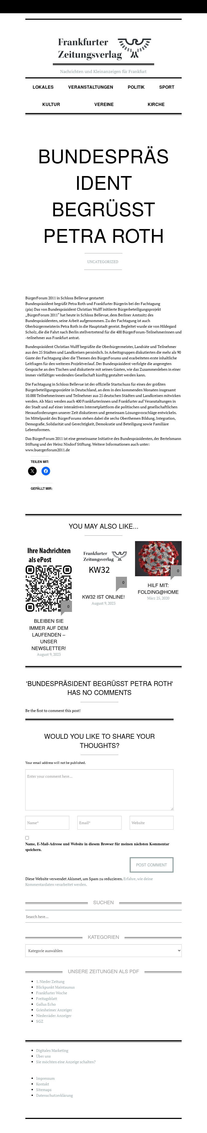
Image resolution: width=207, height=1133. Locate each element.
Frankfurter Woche (51, 992)
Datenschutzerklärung (54, 1095)
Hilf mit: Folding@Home (158, 588)
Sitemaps (43, 1089)
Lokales (43, 87)
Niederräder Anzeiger (53, 1015)
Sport (166, 87)
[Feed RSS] (178, 6)
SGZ (39, 1021)
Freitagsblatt (46, 998)
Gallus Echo (46, 1004)
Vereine (104, 104)
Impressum (45, 1078)
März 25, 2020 (158, 598)
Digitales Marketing (52, 1050)
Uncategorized (102, 261)
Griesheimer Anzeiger (54, 1009)
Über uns (43, 1056)
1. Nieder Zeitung (50, 981)
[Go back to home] (103, 44)
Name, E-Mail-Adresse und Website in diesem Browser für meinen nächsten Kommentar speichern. (97, 846)
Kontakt (42, 1083)
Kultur (51, 104)
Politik (136, 87)
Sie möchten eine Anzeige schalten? (66, 1061)
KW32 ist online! (103, 596)
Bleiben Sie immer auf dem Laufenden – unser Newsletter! (48, 634)
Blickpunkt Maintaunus (55, 987)
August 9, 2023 (49, 654)
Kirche (156, 104)
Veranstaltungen (90, 87)
